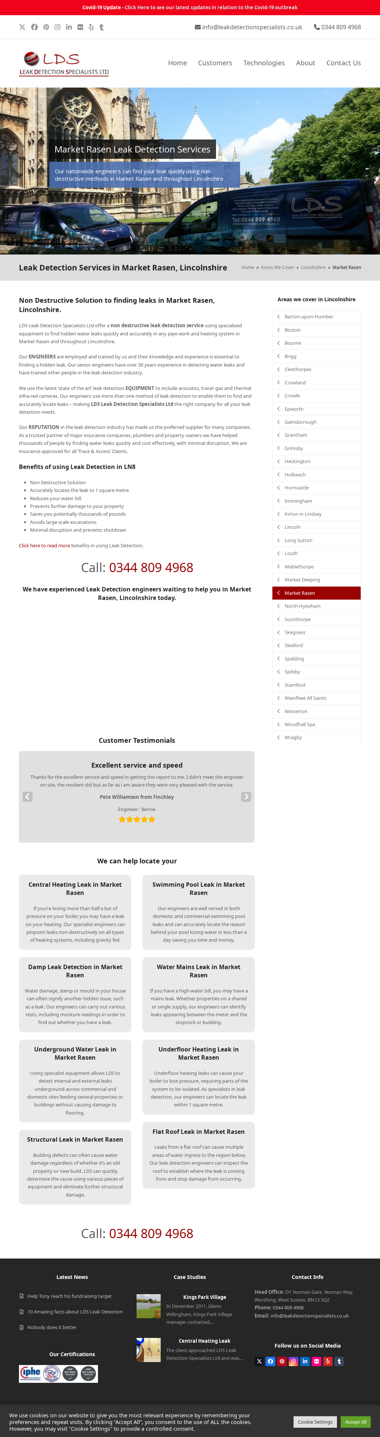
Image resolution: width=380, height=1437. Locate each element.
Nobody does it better (51, 1327)
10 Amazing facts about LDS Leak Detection (75, 1311)
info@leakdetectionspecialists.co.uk (252, 27)
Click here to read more (44, 545)
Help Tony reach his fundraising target (69, 1296)
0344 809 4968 (341, 27)
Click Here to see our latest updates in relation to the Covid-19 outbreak (211, 7)
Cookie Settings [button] (315, 1421)
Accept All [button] (355, 1421)
